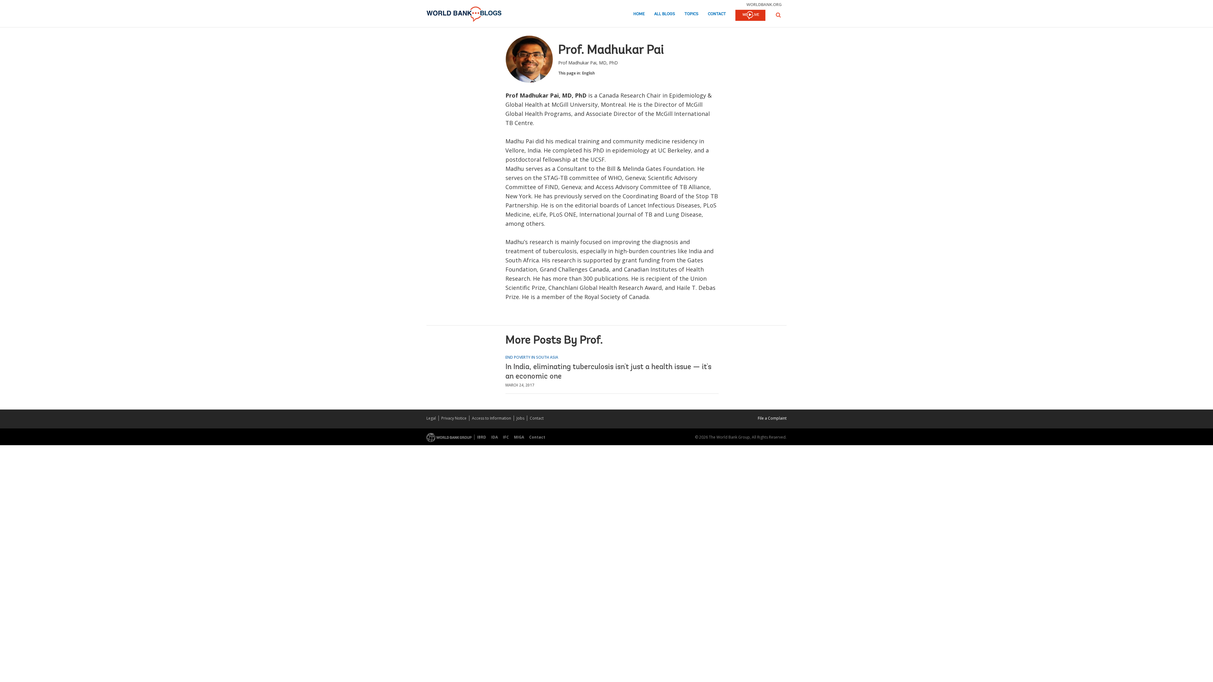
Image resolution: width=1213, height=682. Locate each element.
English (588, 73)
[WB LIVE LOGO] (750, 15)
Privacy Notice (454, 418)
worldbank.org (764, 4)
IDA (494, 437)
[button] (778, 15)
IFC (506, 437)
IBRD (481, 437)
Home (639, 14)
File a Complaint (772, 418)
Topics (691, 14)
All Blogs (664, 14)
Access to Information (491, 418)
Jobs (520, 418)
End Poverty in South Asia (531, 357)
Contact (717, 14)
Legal (431, 418)
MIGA (519, 437)
